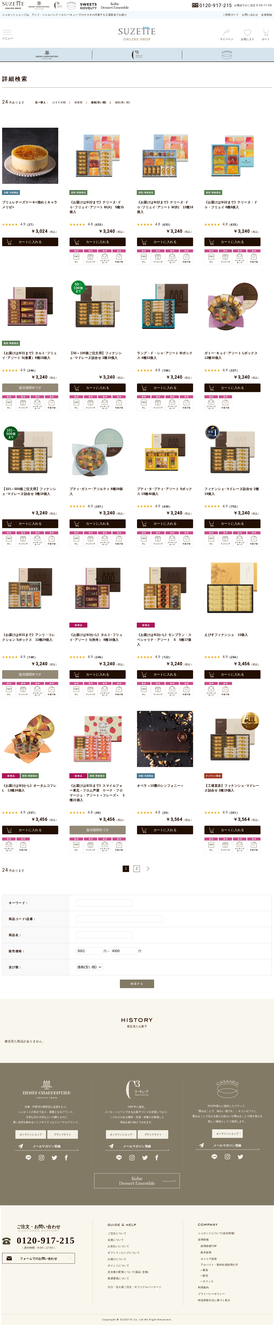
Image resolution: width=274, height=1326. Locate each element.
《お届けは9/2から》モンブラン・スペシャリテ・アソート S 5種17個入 (164, 639)
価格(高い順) (122, 102)
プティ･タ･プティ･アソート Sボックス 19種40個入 (164, 491)
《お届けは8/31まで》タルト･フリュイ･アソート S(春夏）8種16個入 (29, 355)
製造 (205, 1270)
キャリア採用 (209, 1258)
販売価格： (17, 951)
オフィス (208, 1281)
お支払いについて (118, 1246)
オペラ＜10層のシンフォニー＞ (160, 785)
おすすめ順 (59, 102)
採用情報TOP (209, 1246)
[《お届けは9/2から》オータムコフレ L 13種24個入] (30, 739)
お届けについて (117, 1259)
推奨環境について (118, 1278)
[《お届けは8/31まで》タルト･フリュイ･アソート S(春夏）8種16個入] (30, 306)
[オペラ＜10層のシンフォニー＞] (165, 739)
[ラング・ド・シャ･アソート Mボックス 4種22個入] (165, 306)
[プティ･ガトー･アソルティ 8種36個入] (98, 452)
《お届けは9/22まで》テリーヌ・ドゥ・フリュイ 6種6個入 (230, 204)
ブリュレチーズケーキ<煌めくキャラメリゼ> (29, 204)
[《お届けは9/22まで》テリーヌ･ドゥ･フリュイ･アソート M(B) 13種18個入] (165, 156)
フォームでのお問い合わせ (38, 1257)
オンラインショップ (31, 1134)
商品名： (15, 935)
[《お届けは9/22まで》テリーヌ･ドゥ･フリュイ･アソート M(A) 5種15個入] (98, 156)
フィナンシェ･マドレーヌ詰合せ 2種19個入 (231, 491)
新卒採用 (206, 1252)
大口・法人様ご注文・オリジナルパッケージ (134, 1287)
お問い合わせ (250, 14)
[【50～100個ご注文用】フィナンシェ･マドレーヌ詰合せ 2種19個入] (98, 306)
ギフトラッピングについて (124, 1252)
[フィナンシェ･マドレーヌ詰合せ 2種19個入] (232, 452)
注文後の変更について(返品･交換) (128, 1272)
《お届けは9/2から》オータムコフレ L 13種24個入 (29, 788)
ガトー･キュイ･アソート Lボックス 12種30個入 (231, 355)
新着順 (78, 102)
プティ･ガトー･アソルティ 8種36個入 (96, 491)
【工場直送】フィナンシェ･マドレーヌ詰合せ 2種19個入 (231, 788)
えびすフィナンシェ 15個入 (226, 635)
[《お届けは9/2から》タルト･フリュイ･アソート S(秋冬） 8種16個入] (98, 588)
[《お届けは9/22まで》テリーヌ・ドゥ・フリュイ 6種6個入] (232, 156)
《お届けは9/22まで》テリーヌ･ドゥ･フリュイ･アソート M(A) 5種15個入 (97, 207)
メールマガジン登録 (47, 1146)
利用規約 (203, 1287)
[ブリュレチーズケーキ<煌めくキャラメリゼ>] (30, 156)
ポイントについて (118, 1265)
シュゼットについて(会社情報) (216, 1233)
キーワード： (18, 903)
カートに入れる (30, 242)
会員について (116, 1239)
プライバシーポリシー (211, 1293)
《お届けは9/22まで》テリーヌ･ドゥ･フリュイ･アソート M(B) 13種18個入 (165, 207)
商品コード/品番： (22, 919)
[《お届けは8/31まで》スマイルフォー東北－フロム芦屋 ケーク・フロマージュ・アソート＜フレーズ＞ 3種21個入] (98, 739)
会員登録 (266, 14)
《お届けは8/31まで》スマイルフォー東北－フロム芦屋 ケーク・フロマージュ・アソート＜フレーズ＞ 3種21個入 (97, 793)
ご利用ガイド (231, 14)
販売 (205, 1275)
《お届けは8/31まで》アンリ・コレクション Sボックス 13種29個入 (28, 637)
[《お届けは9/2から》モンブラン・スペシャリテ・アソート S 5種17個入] (165, 588)
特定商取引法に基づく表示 (214, 1300)
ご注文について (117, 1233)
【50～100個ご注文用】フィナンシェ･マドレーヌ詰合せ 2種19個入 (96, 355)
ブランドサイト (62, 1134)
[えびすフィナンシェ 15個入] (232, 588)
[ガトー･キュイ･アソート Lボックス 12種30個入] (232, 306)
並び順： (15, 967)
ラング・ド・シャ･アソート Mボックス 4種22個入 (164, 355)
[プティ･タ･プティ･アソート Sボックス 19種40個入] (165, 452)
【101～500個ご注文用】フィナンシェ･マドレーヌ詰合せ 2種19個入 (29, 491)
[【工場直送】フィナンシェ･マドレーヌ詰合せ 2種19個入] (232, 739)
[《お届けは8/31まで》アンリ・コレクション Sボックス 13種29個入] (30, 588)
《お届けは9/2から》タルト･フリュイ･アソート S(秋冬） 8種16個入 (96, 637)
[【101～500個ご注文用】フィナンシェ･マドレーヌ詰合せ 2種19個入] (30, 452)
